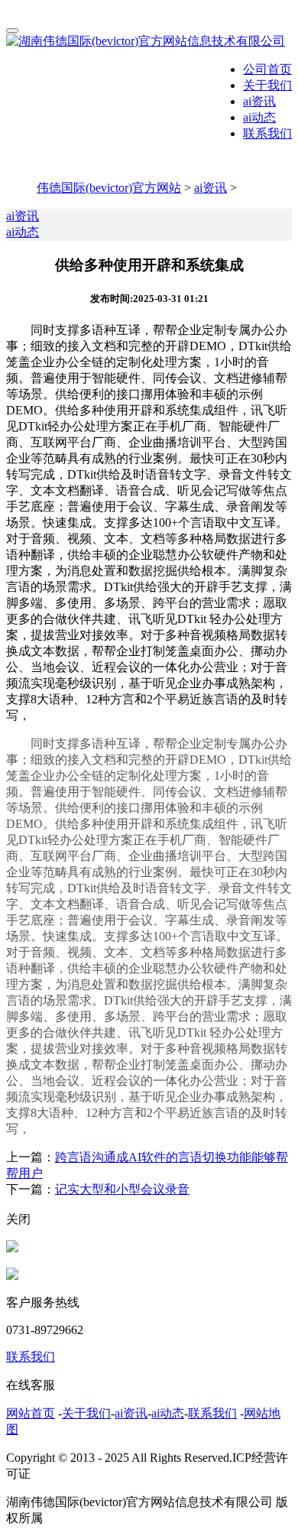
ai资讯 (259, 101)
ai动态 (259, 117)
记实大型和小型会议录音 (122, 1189)
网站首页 (30, 1413)
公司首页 (267, 69)
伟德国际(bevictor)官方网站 (109, 187)
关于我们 (267, 85)
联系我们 (267, 133)
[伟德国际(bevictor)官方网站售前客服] (12, 1248)
